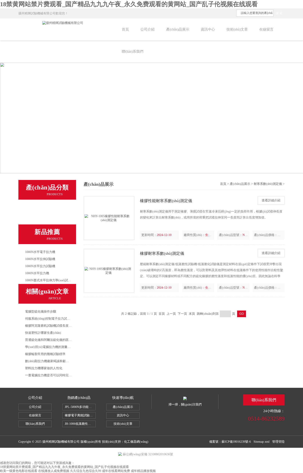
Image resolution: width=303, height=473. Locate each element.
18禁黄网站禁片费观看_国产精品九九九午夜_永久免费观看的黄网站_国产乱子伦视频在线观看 (129, 4)
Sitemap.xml (262, 441)
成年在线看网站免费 (116, 471)
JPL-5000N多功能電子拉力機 (80, 407)
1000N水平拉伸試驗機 (40, 259)
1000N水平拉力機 (37, 273)
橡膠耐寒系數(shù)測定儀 (162, 253)
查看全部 (33, 218)
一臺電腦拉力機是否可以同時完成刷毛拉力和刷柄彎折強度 (65, 375)
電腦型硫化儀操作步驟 (40, 311)
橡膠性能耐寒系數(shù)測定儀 (166, 201)
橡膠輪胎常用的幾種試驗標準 (45, 354)
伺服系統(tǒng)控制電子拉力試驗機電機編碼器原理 (60, 318)
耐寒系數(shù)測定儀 (41, 208)
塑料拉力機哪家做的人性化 (43, 368)
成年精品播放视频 (143, 471)
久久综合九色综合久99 (85, 471)
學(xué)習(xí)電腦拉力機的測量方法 (49, 347)
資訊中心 (208, 29)
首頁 (125, 29)
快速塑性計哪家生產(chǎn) (43, 332)
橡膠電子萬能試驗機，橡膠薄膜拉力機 (80, 415)
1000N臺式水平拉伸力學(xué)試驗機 (49, 280)
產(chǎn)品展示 (177, 29)
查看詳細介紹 (271, 200)
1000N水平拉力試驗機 (40, 266)
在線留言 (266, 29)
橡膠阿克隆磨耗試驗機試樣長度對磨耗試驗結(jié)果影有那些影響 (69, 325)
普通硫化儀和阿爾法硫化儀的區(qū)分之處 (54, 340)
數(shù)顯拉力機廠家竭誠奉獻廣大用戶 (51, 361)
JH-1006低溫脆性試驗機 (80, 423)
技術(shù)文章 (237, 29)
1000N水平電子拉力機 (40, 252)
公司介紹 (147, 29)
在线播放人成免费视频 (53, 471)
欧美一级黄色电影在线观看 (18, 471)
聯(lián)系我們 (132, 51)
